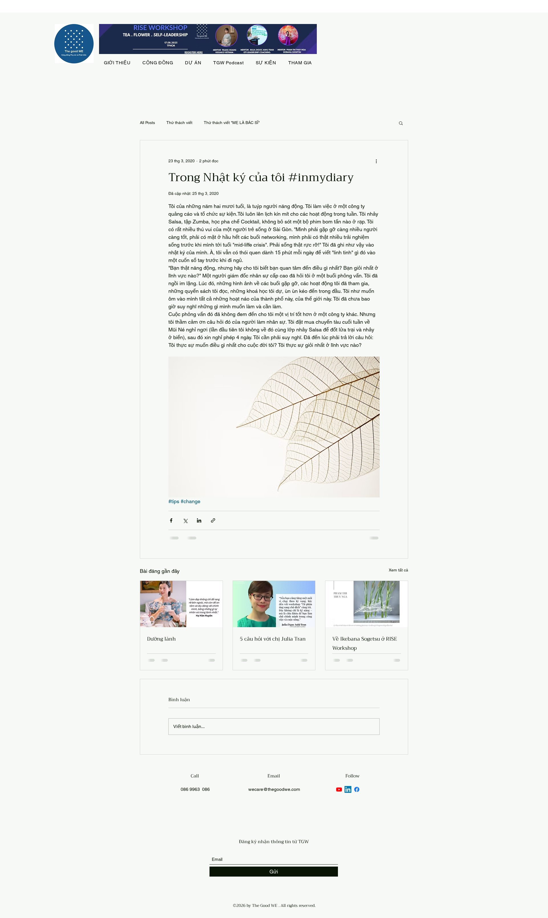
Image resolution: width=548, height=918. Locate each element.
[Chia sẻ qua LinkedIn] (199, 520)
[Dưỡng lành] (181, 604)
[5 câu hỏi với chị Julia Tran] (274, 604)
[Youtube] (339, 789)
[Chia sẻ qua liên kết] (213, 520)
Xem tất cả (398, 570)
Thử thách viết (179, 122)
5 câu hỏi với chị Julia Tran (273, 638)
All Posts (147, 122)
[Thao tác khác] (376, 160)
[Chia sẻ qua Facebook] (171, 520)
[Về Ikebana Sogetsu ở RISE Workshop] (366, 604)
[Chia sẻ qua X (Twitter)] (185, 520)
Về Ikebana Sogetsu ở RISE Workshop (364, 643)
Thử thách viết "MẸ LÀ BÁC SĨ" (232, 122)
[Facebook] (356, 789)
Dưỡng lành (161, 638)
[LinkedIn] (347, 789)
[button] (401, 123)
